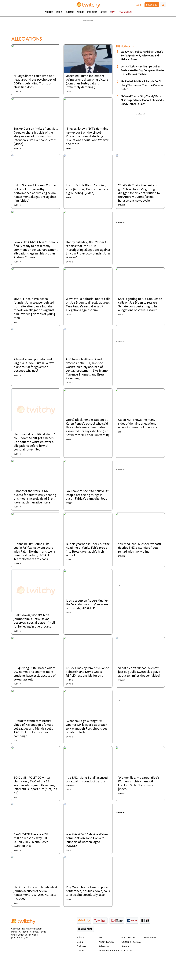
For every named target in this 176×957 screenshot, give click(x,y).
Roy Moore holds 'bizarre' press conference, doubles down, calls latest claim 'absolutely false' (88, 891)
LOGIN (138, 4)
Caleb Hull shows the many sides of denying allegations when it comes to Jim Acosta (137, 423)
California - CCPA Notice (131, 942)
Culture (70, 12)
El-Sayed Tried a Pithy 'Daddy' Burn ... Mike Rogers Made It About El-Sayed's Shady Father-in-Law (142, 100)
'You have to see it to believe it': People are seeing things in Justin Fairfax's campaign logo (87, 495)
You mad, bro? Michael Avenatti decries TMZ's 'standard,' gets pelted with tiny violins (139, 548)
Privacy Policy (128, 937)
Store (104, 12)
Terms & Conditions (109, 950)
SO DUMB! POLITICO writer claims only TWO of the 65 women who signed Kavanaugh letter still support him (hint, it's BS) (35, 785)
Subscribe (151, 4)
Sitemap (125, 946)
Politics (49, 12)
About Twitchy (106, 942)
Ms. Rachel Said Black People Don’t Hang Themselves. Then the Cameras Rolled (142, 85)
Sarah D (17, 92)
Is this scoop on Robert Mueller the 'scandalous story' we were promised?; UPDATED (87, 604)
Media (59, 12)
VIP (100, 937)
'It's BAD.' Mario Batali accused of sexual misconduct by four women (87, 781)
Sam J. (16, 322)
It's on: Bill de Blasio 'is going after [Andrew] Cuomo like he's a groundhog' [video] (87, 189)
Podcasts (92, 12)
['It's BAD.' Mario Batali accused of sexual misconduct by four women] (65, 748)
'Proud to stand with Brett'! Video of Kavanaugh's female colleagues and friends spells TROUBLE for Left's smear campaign (33, 728)
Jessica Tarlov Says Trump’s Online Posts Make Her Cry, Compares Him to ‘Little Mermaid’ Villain (142, 70)
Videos (80, 12)
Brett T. (121, 432)
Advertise (104, 946)
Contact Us (127, 950)
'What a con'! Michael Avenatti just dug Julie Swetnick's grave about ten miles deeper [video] (139, 672)
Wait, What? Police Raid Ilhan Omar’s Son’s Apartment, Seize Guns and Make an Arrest (142, 55)
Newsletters (150, 937)
